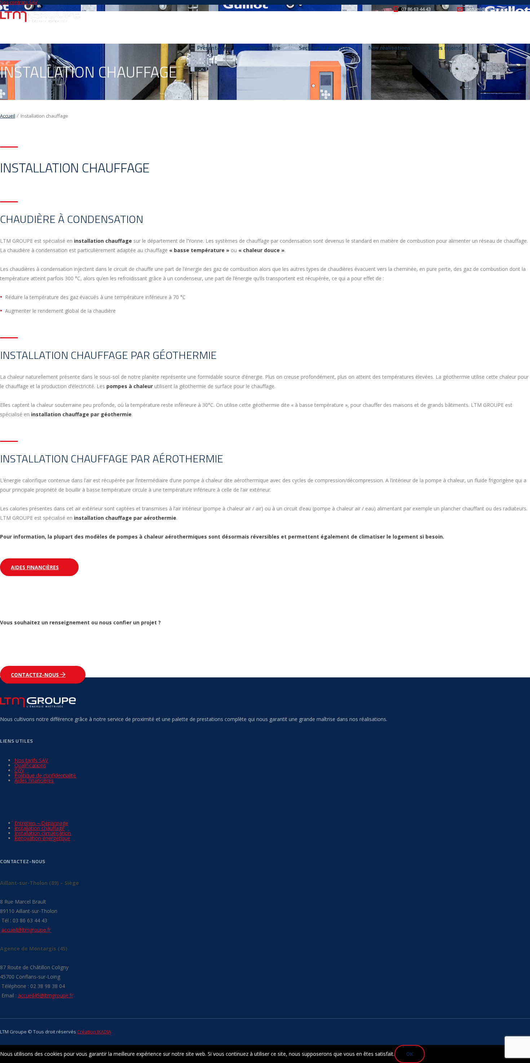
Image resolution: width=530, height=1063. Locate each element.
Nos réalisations (389, 47)
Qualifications (30, 765)
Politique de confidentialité (45, 775)
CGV (19, 770)
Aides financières (35, 567)
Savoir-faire (264, 47)
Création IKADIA (94, 1031)
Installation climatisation (42, 833)
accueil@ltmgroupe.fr (26, 929)
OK (409, 1053)
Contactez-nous (35, 674)
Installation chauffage (39, 828)
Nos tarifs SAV (31, 760)
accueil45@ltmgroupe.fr (45, 995)
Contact (496, 47)
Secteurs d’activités (324, 47)
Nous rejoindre (448, 47)
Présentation (214, 47)
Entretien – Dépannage (41, 823)
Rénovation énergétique (42, 838)
